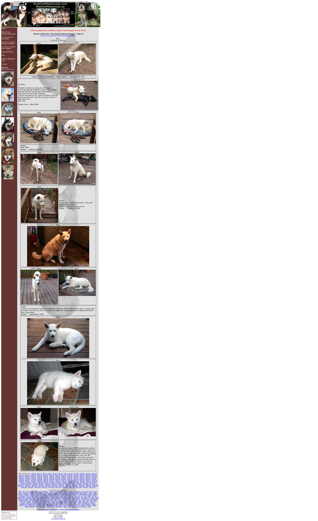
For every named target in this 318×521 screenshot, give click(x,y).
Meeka (29, 501)
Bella (60, 493)
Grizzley (46, 495)
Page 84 (52, 481)
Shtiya (66, 504)
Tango (56, 505)
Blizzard (65, 493)
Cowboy (44, 494)
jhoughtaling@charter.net (58, 518)
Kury (55, 499)
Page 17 (39, 475)
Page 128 (24, 487)
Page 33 (57, 476)
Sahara (75, 502)
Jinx (84, 495)
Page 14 (21, 475)
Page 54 (27, 479)
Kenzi (65, 497)
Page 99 (65, 483)
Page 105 (28, 484)
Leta (76, 499)
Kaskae (42, 497)
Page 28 (27, 476)
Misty (52, 501)
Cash (90, 493)
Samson (92, 502)
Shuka (71, 504)
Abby (20, 491)
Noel (87, 501)
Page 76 (82, 480)
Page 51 (88, 477)
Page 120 (48, 486)
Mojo (56, 501)
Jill (81, 495)
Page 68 (33, 480)
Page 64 (87, 479)
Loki (88, 499)
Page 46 (57, 477)
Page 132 (51, 487)
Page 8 (71, 473)
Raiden (39, 502)
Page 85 (58, 481)
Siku (75, 504)
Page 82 (39, 481)
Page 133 (58, 487)
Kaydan (47, 497)
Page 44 (45, 477)
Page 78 (94, 480)
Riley (61, 502)
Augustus (31, 493)
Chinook (20, 494)
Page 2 (39, 473)
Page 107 (41, 484)
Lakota (65, 499)
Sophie (22, 505)
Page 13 (94, 473)
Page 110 (61, 484)
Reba (49, 502)
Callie (81, 493)
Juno (37, 497)
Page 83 (45, 481)
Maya (24, 501)
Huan (66, 495)
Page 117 (27, 486)
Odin (91, 501)
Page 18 (45, 475)
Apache (51, 491)
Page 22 (69, 475)
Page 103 (92, 483)
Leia (73, 499)
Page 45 (51, 477)
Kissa (85, 497)
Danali (82, 494)
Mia (33, 501)
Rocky (65, 502)
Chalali (95, 493)
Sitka (78, 504)
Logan (84, 499)
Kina (73, 497)
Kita (89, 497)
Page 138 (92, 487)
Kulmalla (50, 499)
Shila (57, 504)
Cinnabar (32, 494)
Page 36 (76, 476)
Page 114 (88, 484)
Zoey (89, 506)
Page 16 (33, 475)
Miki (41, 501)
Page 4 (50, 473)
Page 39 (94, 476)
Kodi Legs (50, 498)
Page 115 (95, 484)
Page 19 (51, 475)
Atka (20, 493)
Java (75, 495)
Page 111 (68, 484)
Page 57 (45, 479)
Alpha (36, 491)
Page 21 (63, 475)
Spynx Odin (32, 505)
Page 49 (76, 477)
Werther (52, 506)
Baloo (36, 493)
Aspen (70, 491)
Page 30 (39, 476)
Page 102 (86, 483)
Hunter (71, 495)
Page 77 (88, 480)
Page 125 (82, 486)
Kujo (46, 499)
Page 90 (88, 481)
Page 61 (69, 479)
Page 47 (63, 477)
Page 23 (75, 475)
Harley (62, 495)
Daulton (95, 494)
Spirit (26, 505)
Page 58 (52, 479)
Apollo (65, 491)
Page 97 (53, 483)
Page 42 (33, 477)
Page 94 (35, 483)
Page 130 (37, 487)
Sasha (80, 502)
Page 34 (63, 476)
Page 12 (88, 473)
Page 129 (31, 487)
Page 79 (21, 481)
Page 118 (34, 486)
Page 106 (34, 484)
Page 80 (27, 481)
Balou (41, 493)
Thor (76, 505)
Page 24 (82, 475)
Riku (57, 502)
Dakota (50, 494)
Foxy (41, 495)
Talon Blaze (49, 505)
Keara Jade (59, 497)
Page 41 (27, 477)
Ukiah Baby (42, 506)
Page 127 (95, 486)
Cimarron (26, 494)
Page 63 (81, 479)
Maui (20, 501)
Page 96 (47, 483)
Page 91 (94, 481)
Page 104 (21, 484)
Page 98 (59, 483)
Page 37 (82, 476)
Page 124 (75, 486)
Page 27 (21, 476)
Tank (60, 505)
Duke (31, 495)
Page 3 (44, 473)
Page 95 (41, 483)
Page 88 (76, 481)
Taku (43, 505)
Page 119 (41, 486)
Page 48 (69, 477)
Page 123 (68, 486)
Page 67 (27, 480)
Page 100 (72, 483)
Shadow (52, 504)
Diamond (22, 495)
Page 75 (76, 480)
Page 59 (57, 479)
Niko (83, 501)
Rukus (70, 502)
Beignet (56, 493)
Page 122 (61, 486)
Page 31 (45, 476)
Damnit (75, 494)
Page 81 (33, 481)
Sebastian (23, 504)
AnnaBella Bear (43, 491)
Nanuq (71, 501)
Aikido (32, 491)
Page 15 (27, 475)
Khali (69, 497)
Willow (65, 506)
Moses (61, 501)
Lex (80, 499)
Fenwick (36, 495)
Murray (66, 501)
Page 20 (57, 475)
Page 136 (78, 487)
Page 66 (21, 480)
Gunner (57, 495)
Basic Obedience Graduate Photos (70, 509)
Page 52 (94, 477)
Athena (91, 491)
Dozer (27, 495)
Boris (77, 493)
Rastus (45, 502)
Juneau (94, 495)
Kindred (78, 497)
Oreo (95, 501)
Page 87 (70, 481)
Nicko (75, 501)
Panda (23, 502)
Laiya (69, 499)
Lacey (60, 499)
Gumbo (51, 495)
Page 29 (33, 476)
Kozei (42, 499)
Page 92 (22, 483)
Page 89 (82, 481)
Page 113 (81, 484)
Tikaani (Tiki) (70, 505)
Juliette (89, 495)
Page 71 (51, 480)
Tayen (64, 505)
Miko (44, 501)
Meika (37, 501)
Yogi (69, 506)
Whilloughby (59, 506)
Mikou (48, 501)
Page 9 (77, 473)
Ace (24, 491)
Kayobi (53, 497)
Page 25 (88, 475)
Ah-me (28, 491)
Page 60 (63, 479)
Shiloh (61, 504)
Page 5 (55, 473)
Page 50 (82, 477)
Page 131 (44, 487)
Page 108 (48, 484)
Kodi (57, 498)
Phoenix (28, 502)
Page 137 (85, 487)
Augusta (25, 493)
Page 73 (63, 480)
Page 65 (93, 479)
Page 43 (39, 477)
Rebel (53, 502)
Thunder (88, 505)
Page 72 (57, 480)
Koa (93, 497)
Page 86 (64, 481)
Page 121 (54, 486)
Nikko (79, 501)
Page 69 (39, 480)
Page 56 (39, 479)
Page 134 (65, 487)
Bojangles (72, 493)
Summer (39, 505)
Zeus (78, 506)
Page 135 (72, 487)
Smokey (93, 504)
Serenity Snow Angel (43, 504)
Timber (94, 505)
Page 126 (89, 486)
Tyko (36, 506)
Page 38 (88, 476)
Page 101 (79, 483)
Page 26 (94, 475)
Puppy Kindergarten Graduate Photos (48, 509)
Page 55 (33, 479)
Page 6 (61, 473)
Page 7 (66, 473)
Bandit (46, 493)
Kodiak (94, 498)
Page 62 (75, 479)
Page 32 (51, 476)
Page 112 (75, 484)
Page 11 (82, 473)
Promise (34, 502)
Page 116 (21, 486)
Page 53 (21, 479)
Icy (79, 495)
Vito (48, 506)
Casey (85, 493)
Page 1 (34, 473)
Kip (82, 497)
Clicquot (38, 494)
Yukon (74, 506)
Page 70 (45, 480)
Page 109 (55, 484)
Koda (30, 498)
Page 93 (29, 483)
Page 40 (21, 477)
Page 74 (69, 480)
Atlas (95, 491)
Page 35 (69, 476)
